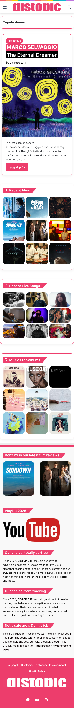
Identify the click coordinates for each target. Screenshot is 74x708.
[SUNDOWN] (14, 230)
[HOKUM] (60, 207)
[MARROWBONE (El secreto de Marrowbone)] (37, 230)
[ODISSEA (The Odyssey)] (60, 253)
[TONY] (37, 253)
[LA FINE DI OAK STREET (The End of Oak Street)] (37, 207)
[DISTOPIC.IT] (37, 7)
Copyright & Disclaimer (19, 665)
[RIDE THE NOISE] (14, 299)
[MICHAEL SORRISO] (37, 331)
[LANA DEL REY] (60, 423)
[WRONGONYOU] (14, 315)
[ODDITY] (14, 253)
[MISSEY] (37, 423)
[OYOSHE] (37, 299)
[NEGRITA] (14, 377)
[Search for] (69, 8)
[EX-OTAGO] (37, 400)
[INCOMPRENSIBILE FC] (60, 400)
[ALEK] (60, 299)
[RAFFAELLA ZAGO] (60, 315)
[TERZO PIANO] (14, 400)
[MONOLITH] (14, 207)
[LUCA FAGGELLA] (60, 377)
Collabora (41, 665)
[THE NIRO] (37, 315)
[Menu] (5, 8)
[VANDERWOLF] (60, 331)
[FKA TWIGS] (37, 377)
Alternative (14, 40)
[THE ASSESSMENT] (60, 230)
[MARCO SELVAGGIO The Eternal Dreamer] (37, 102)
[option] (18, 478)
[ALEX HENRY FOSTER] (14, 331)
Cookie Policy (37, 671)
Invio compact (58, 665)
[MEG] (14, 423)
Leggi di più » (16, 167)
